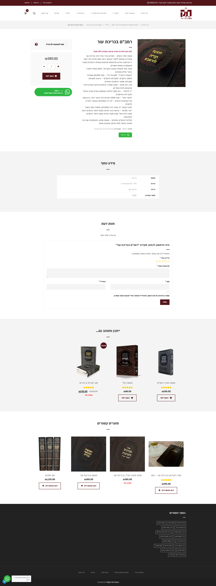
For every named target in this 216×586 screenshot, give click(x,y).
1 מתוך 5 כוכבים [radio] (168, 261)
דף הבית (144, 13)
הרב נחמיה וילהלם (165, 537)
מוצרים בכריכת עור (94, 24)
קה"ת (170, 555)
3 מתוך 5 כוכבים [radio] (163, 261)
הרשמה (36, 2)
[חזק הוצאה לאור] (183, 13)
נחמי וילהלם (181, 550)
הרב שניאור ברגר (180, 546)
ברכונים (81, 13)
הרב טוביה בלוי (180, 527)
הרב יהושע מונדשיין (179, 532)
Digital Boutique (112, 582)
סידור (67, 13)
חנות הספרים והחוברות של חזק (125, 24)
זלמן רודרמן (168, 546)
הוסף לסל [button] (164, 398)
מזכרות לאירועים (99, 13)
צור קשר (44, 13)
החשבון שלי (47, 2)
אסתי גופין (171, 523)
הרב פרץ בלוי (181, 541)
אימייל (102, 281)
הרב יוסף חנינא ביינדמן (163, 532)
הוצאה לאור (130, 13)
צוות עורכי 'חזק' (180, 555)
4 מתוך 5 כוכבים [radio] (160, 261)
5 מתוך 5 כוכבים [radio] (157, 261)
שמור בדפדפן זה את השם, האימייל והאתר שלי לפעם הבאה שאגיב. (141, 295)
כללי (106, 24)
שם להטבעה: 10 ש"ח (55, 44)
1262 (134, 195)
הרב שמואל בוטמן (168, 541)
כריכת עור (132, 189)
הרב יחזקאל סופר (179, 537)
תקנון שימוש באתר (121, 572)
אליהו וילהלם (181, 523)
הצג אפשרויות (168, 490)
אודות (56, 13)
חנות (116, 13)
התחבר (27, 2)
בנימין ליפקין (161, 523)
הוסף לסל (50, 76)
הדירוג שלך (165, 258)
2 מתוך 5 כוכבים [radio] (165, 261)
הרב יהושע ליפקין (167, 527)
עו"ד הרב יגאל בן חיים (168, 550)
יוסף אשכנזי (158, 546)
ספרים (96, 129)
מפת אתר (104, 572)
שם (167, 281)
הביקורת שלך (163, 266)
